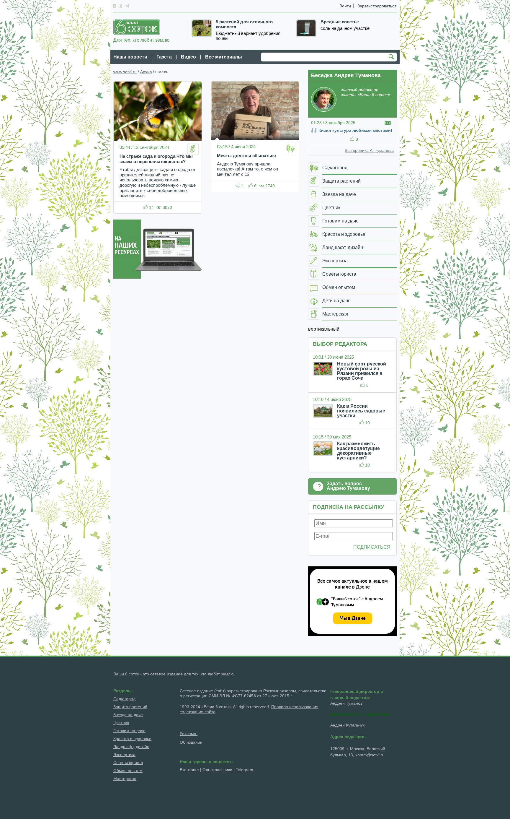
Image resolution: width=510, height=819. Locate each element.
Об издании (191, 742)
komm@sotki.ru (370, 755)
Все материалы (223, 56)
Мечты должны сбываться (246, 155)
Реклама (188, 733)
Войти (345, 6)
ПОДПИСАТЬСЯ (371, 547)
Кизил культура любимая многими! (355, 130)
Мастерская (124, 778)
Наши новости (130, 56)
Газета (164, 56)
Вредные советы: (340, 22)
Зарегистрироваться (377, 6)
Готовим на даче (129, 730)
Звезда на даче (128, 714)
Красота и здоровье (132, 738)
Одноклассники (217, 769)
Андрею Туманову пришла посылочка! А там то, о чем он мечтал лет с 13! (247, 169)
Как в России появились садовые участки (361, 411)
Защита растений (130, 706)
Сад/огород (124, 698)
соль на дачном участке (345, 28)
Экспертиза (124, 754)
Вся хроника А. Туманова (369, 150)
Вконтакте (189, 769)
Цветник (121, 722)
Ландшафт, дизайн (131, 746)
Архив (146, 71)
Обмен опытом (128, 770)
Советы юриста (128, 762)
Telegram (244, 769)
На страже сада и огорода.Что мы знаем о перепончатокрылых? (156, 159)
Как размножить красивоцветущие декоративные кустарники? (358, 450)
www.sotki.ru (125, 71)
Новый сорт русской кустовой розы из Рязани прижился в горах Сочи (361, 371)
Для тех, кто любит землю (141, 40)
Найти (392, 57)
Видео (188, 56)
